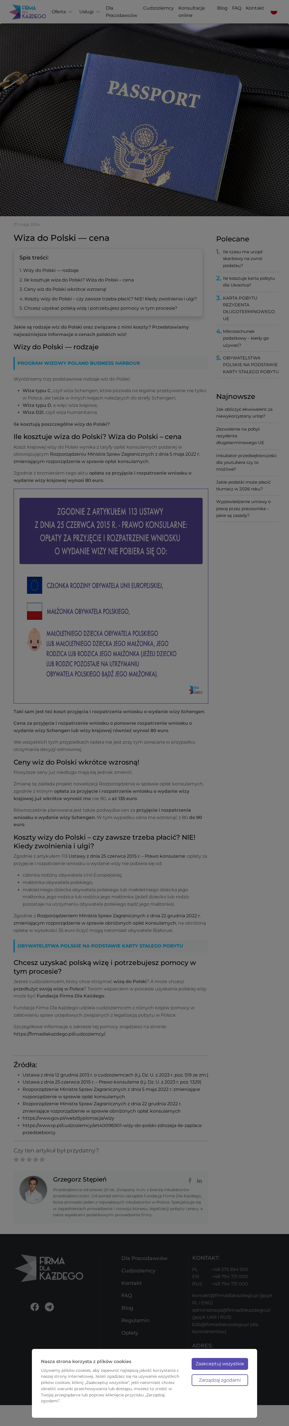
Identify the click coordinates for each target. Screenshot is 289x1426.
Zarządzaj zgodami (220, 1380)
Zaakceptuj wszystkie (220, 1363)
